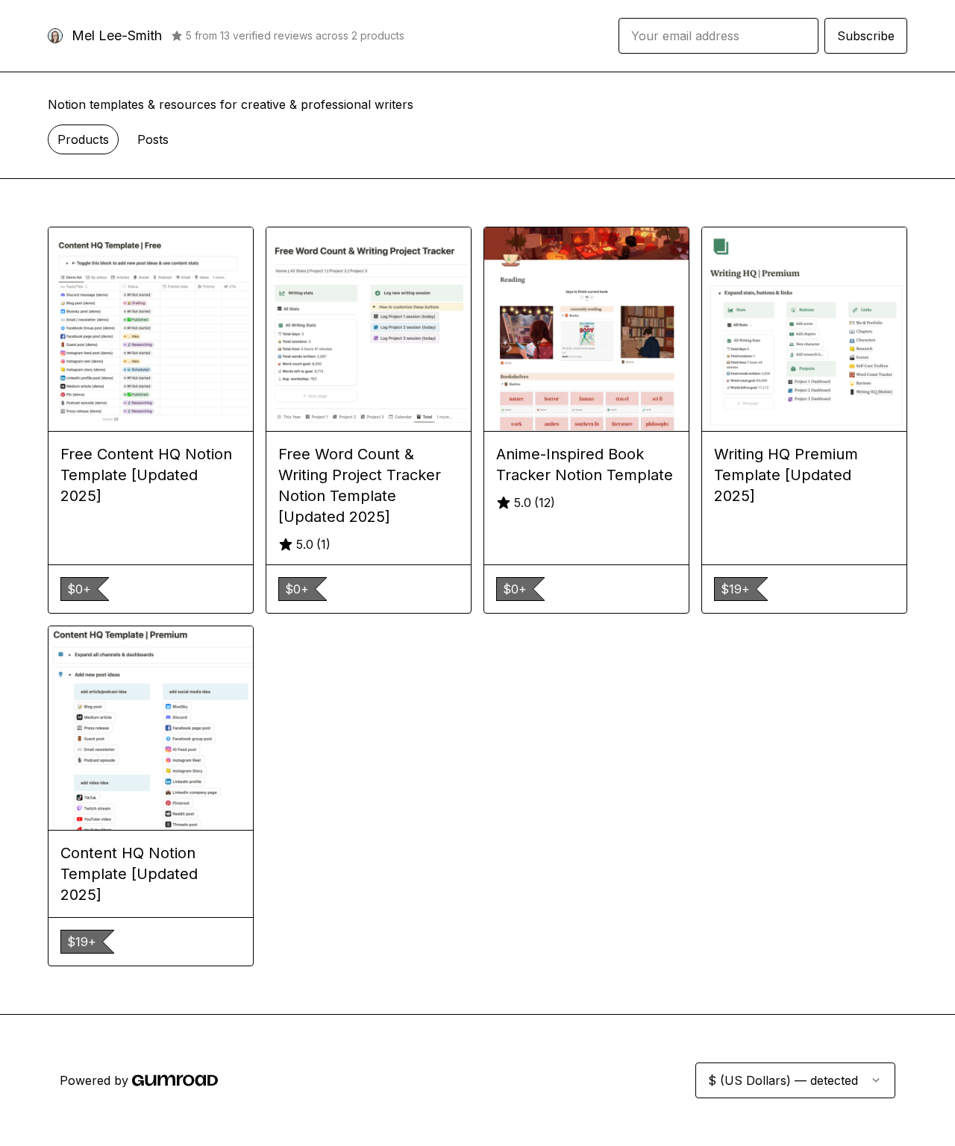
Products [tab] (83, 139)
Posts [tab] (153, 139)
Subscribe (866, 35)
